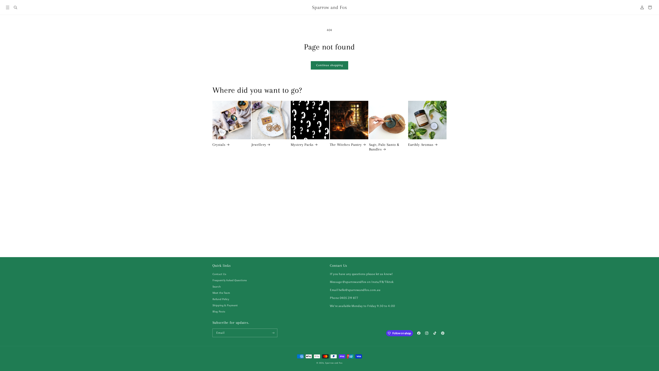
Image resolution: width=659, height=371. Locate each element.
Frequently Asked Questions (229, 280)
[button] (7, 7)
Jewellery (259, 145)
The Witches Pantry (346, 145)
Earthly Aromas (420, 145)
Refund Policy (220, 299)
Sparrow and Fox (334, 363)
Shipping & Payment (225, 305)
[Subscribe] (273, 333)
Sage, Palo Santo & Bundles (384, 147)
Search (216, 286)
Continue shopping (329, 65)
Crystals (219, 145)
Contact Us (219, 274)
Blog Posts (218, 311)
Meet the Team (221, 292)
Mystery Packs (302, 145)
